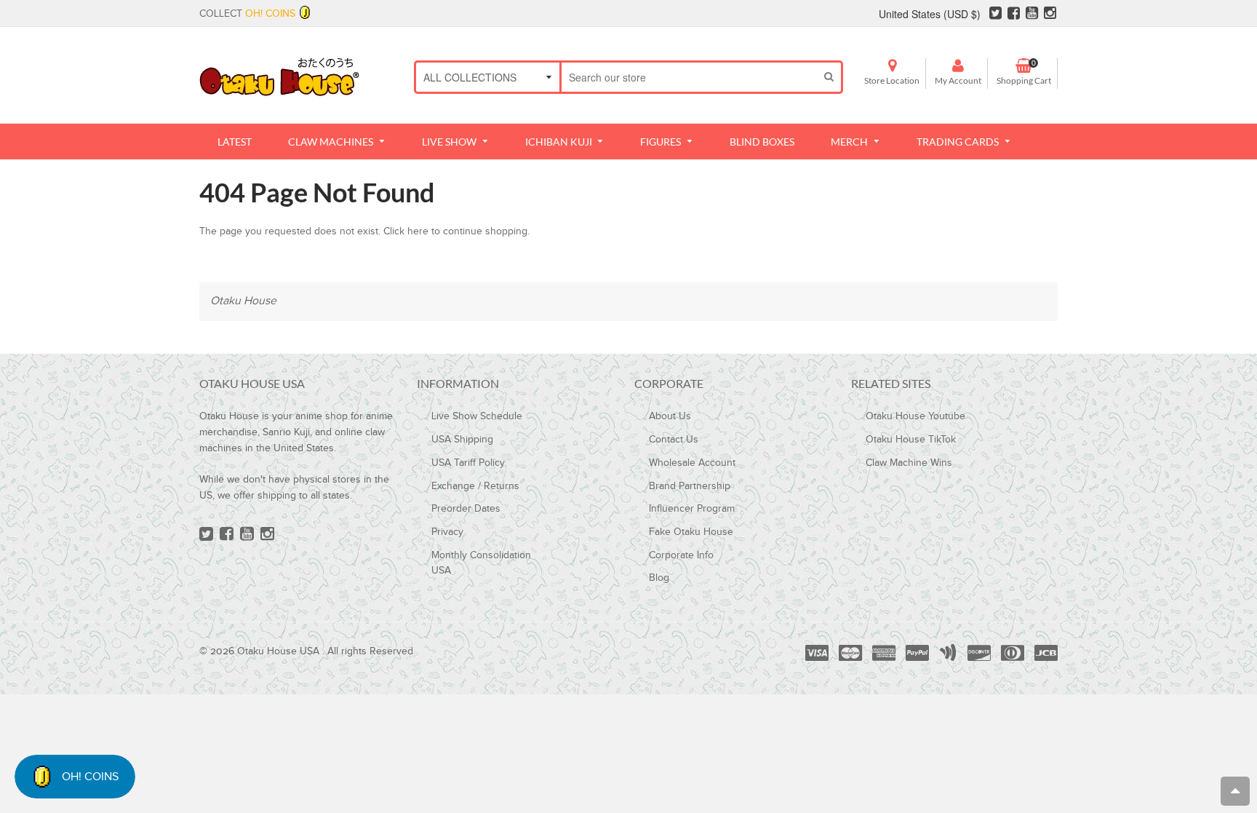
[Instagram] (1050, 15)
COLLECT (247, 14)
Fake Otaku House (691, 532)
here (417, 231)
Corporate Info (681, 555)
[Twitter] (995, 15)
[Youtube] (1032, 15)
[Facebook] (1013, 15)
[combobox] (689, 77)
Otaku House (243, 301)
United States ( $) (930, 14)
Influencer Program (692, 509)
